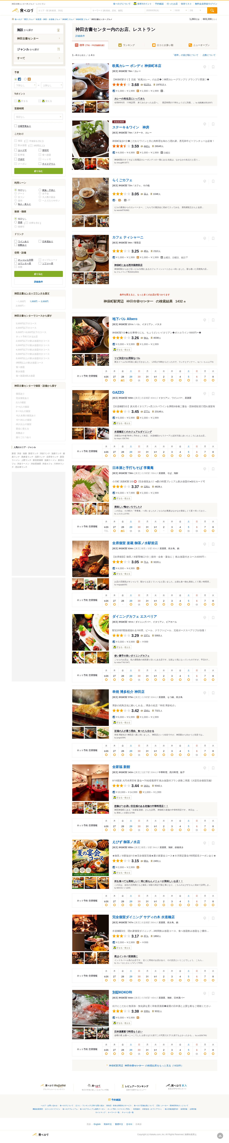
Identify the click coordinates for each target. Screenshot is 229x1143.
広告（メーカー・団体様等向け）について (172, 1105)
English (97, 1124)
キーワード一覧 (114, 1112)
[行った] (205, 67)
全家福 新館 (121, 766)
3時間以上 (38, 145)
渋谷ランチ (45, 453)
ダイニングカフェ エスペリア (134, 616)
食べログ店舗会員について (144, 1105)
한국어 (129, 1124)
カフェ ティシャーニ (128, 237)
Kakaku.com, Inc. (157, 1134)
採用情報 (184, 1109)
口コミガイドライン (52, 1109)
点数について (209, 55)
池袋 (25, 453)
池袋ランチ (56, 453)
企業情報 (193, 1109)
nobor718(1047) (123, 662)
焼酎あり (22, 244)
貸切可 (45, 150)
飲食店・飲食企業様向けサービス (119, 1105)
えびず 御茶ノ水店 (126, 841)
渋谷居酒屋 (36, 463)
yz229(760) (202, 1035)
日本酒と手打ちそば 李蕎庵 (133, 467)
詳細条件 (80, 35)
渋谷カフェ (47, 463)
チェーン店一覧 (128, 1112)
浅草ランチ (40, 456)
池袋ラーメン (50, 460)
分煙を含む (34, 222)
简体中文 (108, 1124)
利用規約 (136, 1109)
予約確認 (159, 3)
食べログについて (122, 3)
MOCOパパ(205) (124, 887)
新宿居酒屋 (38, 460)
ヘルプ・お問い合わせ (49, 1105)
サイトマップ (100, 1112)
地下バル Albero (124, 318)
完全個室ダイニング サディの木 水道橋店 (143, 916)
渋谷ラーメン (23, 463)
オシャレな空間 (25, 259)
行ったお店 (172, 3)
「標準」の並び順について (185, 54)
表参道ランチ (27, 456)
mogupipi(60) (122, 584)
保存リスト (186, 3)
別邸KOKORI (122, 992)
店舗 (194, 19)
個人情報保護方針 (171, 1109)
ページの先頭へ (220, 1136)
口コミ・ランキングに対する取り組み (90, 1105)
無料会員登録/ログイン (206, 3)
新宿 (14, 453)
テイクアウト (48, 163)
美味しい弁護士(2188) (126, 812)
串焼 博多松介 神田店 (128, 691)
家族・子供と (48, 190)
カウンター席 (24, 263)
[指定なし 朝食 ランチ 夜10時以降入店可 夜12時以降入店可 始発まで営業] (38, 117)
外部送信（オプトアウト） (152, 1109)
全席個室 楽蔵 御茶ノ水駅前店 (135, 542)
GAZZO (118, 392)
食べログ (23, 10)
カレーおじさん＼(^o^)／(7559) (130, 962)
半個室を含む (35, 141)
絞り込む (38, 171)
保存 (213, 67)
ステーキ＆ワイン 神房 (130, 127)
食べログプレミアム (70, 1109)
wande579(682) (123, 210)
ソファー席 (47, 263)
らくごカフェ (122, 179)
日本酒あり (47, 241)
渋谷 (19, 453)
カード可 (22, 150)
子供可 (21, 159)
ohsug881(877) (123, 162)
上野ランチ (26, 460)
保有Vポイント (144, 3)
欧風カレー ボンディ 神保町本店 (136, 65)
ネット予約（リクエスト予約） (119, 1109)
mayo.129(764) (123, 438)
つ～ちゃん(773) (207, 361)
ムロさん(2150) (123, 513)
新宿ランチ (33, 453)
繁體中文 (119, 1124)
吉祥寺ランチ (52, 456)
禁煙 (20, 222)
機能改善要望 (38, 1109)
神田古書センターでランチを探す (32, 293)
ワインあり (23, 241)
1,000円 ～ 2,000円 (39, 301)
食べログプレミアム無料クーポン (92, 1109)
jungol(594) (121, 737)
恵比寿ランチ (21, 466)
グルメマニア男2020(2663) (128, 271)
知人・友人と (24, 204)
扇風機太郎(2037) (205, 102)
